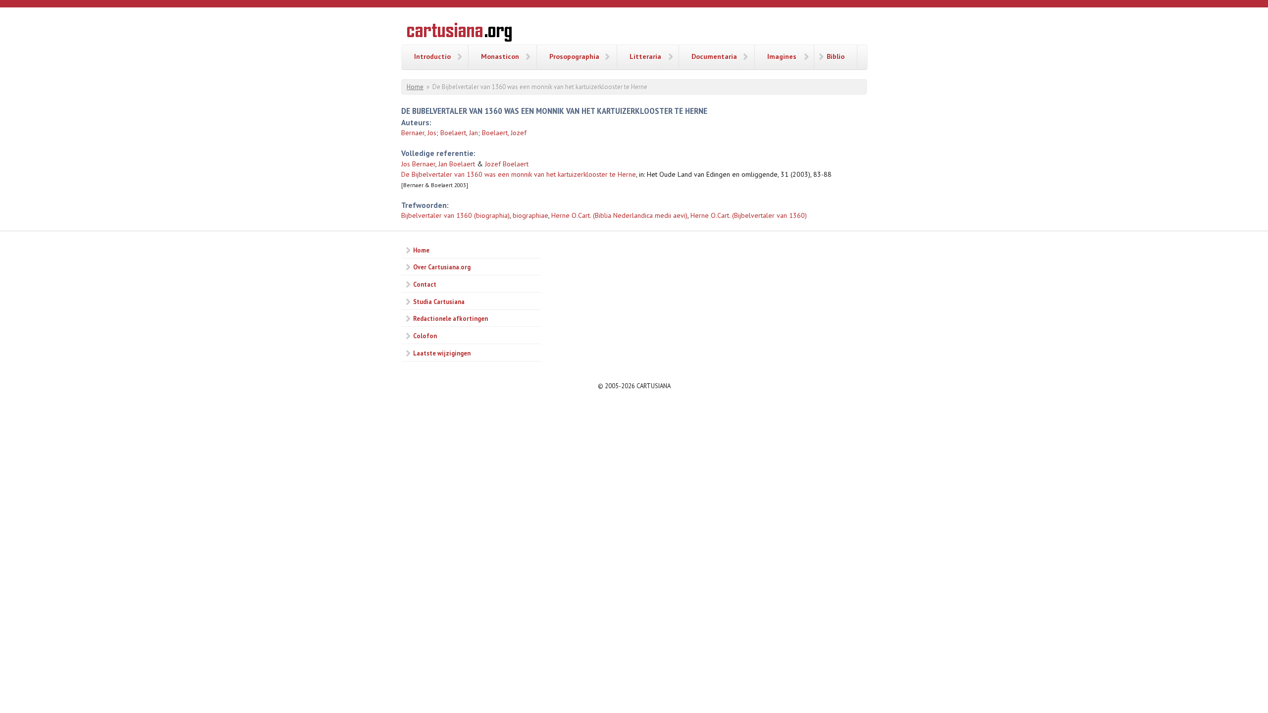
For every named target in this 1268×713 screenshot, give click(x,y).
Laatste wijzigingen (442, 353)
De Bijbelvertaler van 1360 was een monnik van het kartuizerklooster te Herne (518, 174)
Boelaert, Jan (459, 132)
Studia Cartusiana (439, 302)
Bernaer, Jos (418, 132)
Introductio (432, 56)
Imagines (781, 56)
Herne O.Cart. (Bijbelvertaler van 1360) (748, 215)
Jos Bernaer (418, 163)
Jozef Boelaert (506, 163)
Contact (424, 284)
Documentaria (714, 56)
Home (415, 87)
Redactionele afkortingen (450, 318)
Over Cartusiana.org (442, 267)
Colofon (425, 336)
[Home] (459, 34)
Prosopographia (574, 56)
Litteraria (645, 56)
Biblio (836, 56)
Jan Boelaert (456, 163)
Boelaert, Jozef (504, 132)
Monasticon (500, 56)
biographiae (530, 215)
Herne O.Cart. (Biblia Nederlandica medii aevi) (619, 215)
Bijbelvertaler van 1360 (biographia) (455, 215)
